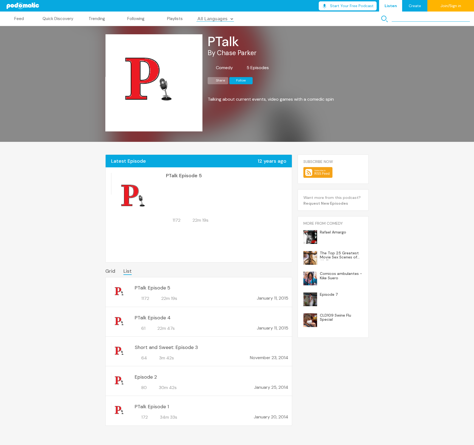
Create (415, 5)
